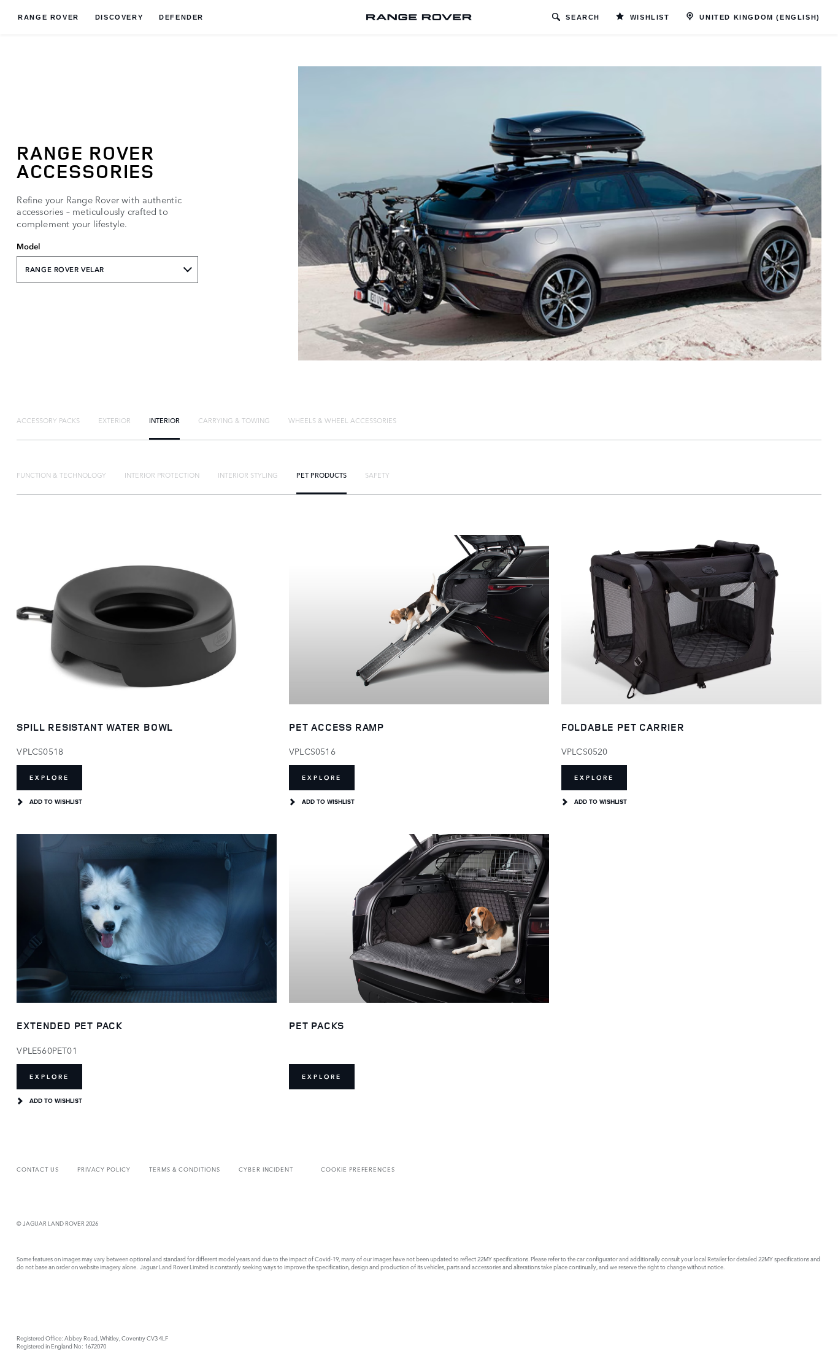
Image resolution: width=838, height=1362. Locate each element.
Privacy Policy (104, 1169)
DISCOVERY (119, 17)
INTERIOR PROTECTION (162, 475)
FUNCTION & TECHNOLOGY (61, 475)
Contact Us (37, 1169)
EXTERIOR (114, 420)
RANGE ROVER (48, 17)
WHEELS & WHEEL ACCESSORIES (342, 420)
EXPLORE (49, 778)
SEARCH (583, 17)
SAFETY (377, 475)
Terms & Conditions (184, 1169)
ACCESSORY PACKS (48, 420)
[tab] (48, 420)
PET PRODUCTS (321, 475)
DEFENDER (181, 17)
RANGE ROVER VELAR (64, 269)
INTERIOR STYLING (248, 475)
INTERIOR (164, 420)
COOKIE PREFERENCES (358, 1169)
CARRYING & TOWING (234, 420)
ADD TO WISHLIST (55, 802)
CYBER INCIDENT (266, 1169)
